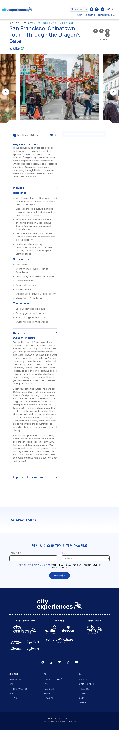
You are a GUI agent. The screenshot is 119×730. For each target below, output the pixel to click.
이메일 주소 (14, 553)
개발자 (82, 698)
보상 (114, 15)
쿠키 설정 (83, 702)
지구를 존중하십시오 (18, 688)
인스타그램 (51, 662)
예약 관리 (48, 693)
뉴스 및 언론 (49, 688)
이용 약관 (27, 565)
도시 (64, 553)
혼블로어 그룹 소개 (17, 679)
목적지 (80, 15)
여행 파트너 (49, 698)
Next (113, 92)
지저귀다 (59, 662)
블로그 (12, 693)
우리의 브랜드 (90, 15)
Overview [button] (19, 333)
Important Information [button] (28, 477)
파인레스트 (68, 662)
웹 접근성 (83, 693)
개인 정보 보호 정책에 (42, 565)
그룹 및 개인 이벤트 (105, 15)
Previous (5, 92)
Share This (105, 39)
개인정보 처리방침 (87, 684)
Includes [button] (18, 187)
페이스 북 (42, 662)
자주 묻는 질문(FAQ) (53, 679)
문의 (46, 684)
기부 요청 (13, 698)
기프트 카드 (84, 688)
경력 (11, 684)
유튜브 (76, 662)
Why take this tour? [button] (25, 144)
